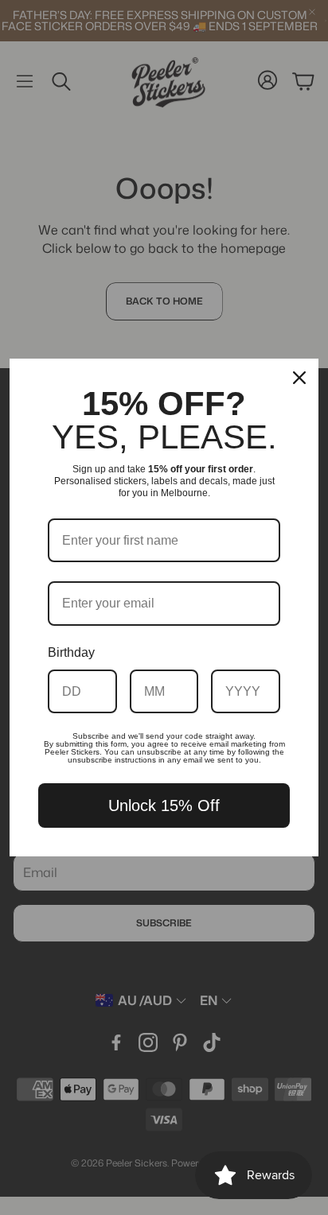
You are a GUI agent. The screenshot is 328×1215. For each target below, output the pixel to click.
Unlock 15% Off (164, 805)
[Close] (299, 378)
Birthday (71, 652)
